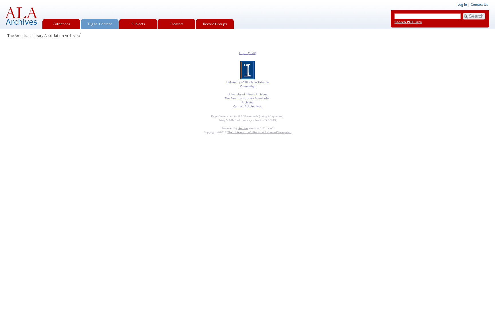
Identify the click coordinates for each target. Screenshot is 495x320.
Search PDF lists (408, 21)
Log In (462, 4)
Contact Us (479, 4)
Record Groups (215, 23)
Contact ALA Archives (247, 106)
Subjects (138, 23)
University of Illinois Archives (247, 94)
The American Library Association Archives (247, 100)
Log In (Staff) (247, 53)
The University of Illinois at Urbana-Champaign (259, 132)
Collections (61, 23)
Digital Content (100, 23)
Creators (177, 23)
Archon (243, 128)
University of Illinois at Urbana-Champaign (247, 84)
